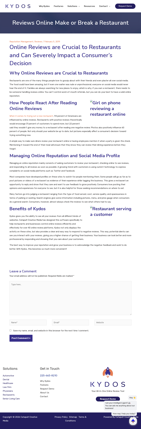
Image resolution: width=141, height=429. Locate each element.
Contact (44, 396)
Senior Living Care (11, 398)
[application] (78, 6)
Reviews (38, 41)
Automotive (8, 375)
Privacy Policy (61, 417)
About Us (44, 392)
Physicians (8, 391)
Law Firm (7, 387)
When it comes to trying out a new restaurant (31, 116)
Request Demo (47, 389)
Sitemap (73, 417)
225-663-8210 (48, 375)
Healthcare (8, 383)
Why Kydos (45, 381)
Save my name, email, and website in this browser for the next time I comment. (51, 330)
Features (44, 385)
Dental (6, 379)
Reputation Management (21, 41)
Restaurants (9, 395)
